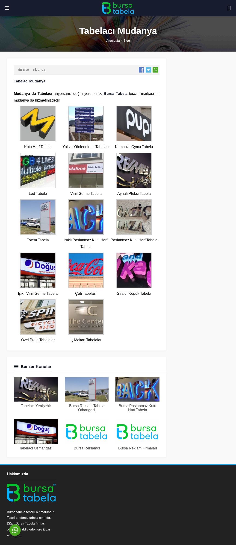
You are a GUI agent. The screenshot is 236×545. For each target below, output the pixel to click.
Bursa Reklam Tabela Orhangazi (86, 408)
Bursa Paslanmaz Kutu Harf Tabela (137, 408)
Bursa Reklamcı (87, 448)
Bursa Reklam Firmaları (137, 448)
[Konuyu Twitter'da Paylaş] (148, 70)
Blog (127, 40)
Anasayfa (113, 40)
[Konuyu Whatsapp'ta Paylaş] (155, 70)
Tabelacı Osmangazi (36, 448)
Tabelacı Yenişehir (36, 406)
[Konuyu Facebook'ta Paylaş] (141, 70)
